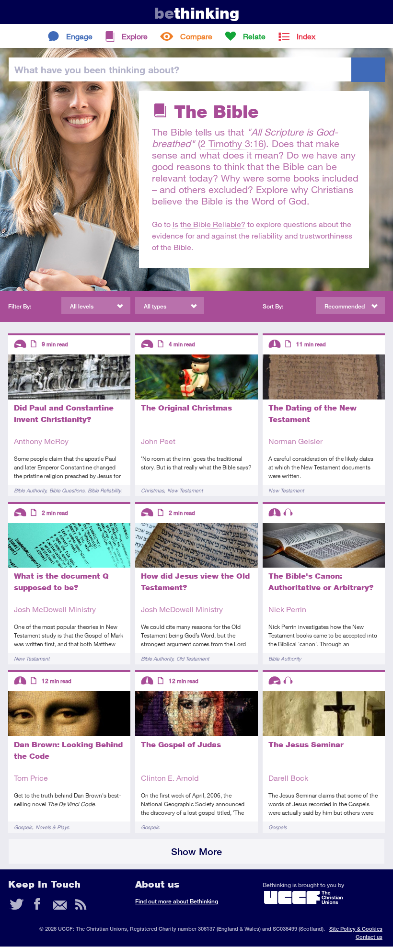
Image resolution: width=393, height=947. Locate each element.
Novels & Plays (52, 827)
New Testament (185, 490)
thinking (196, 13)
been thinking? (96, 69)
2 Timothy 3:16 (232, 143)
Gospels (23, 827)
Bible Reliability (104, 490)
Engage (79, 36)
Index (306, 36)
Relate (254, 36)
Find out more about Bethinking (176, 901)
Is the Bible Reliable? (209, 223)
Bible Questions (66, 490)
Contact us (369, 937)
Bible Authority (30, 490)
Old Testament (192, 658)
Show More (196, 851)
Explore (135, 36)
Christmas (152, 490)
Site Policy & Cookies (355, 928)
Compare (196, 36)
